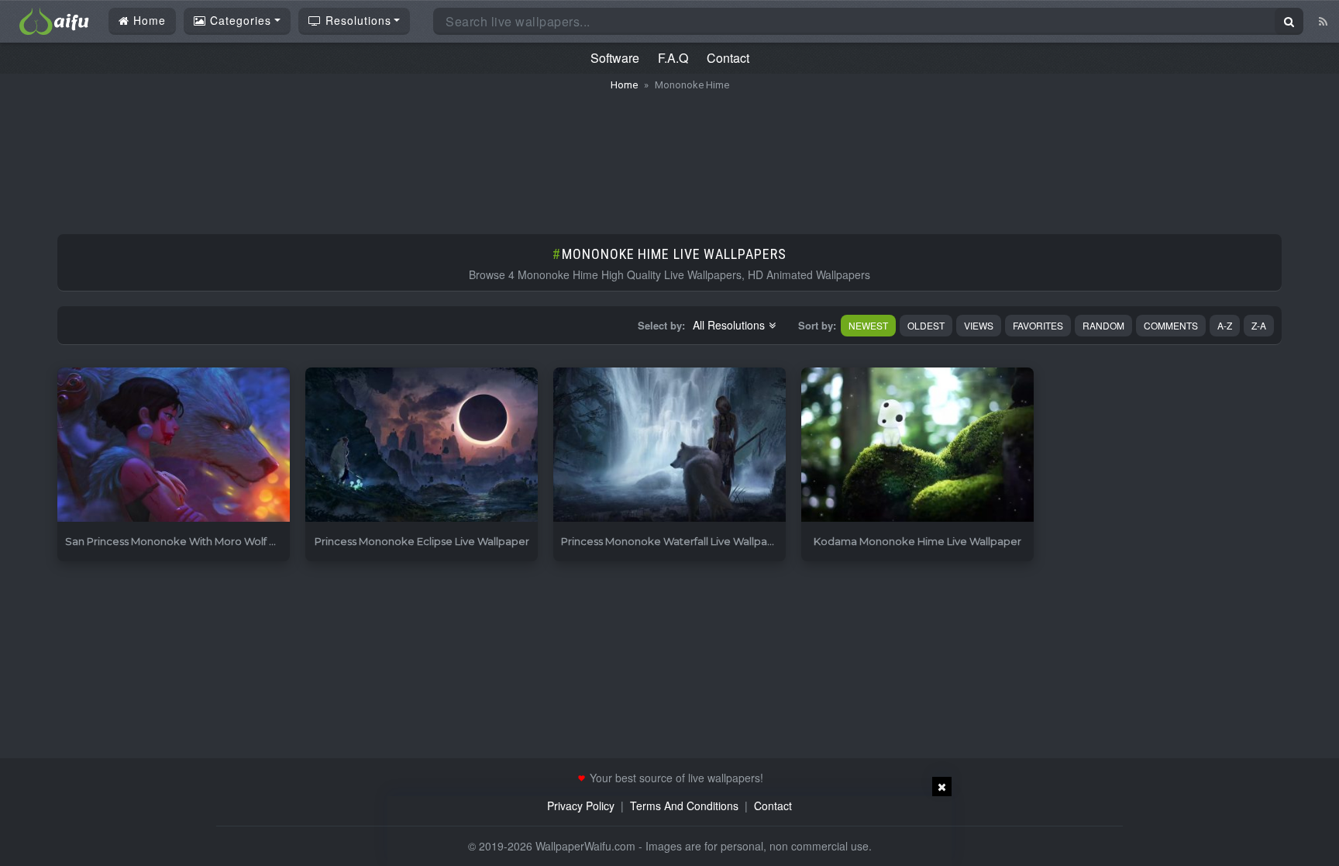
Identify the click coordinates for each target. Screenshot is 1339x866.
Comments (1171, 325)
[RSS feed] (1323, 21)
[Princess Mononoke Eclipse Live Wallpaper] (421, 445)
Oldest (926, 325)
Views (978, 325)
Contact (728, 58)
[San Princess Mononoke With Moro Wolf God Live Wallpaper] (173, 445)
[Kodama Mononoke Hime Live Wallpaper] (917, 445)
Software (614, 58)
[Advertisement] (669, 155)
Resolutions (356, 20)
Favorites (1038, 325)
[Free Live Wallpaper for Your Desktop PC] (54, 19)
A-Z (1224, 325)
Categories (238, 20)
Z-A (1258, 325)
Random (1103, 325)
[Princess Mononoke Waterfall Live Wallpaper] (669, 445)
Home (147, 20)
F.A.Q (673, 58)
